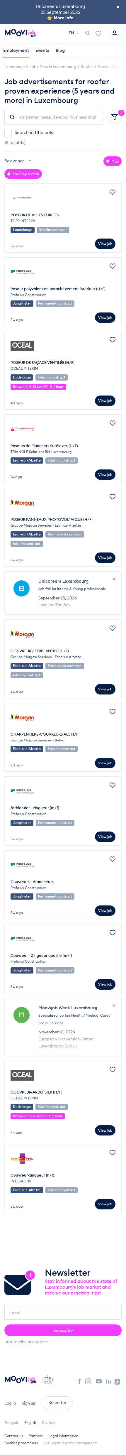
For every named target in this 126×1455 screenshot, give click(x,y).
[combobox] (18, 161)
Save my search (25, 174)
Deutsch (49, 1422)
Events (42, 50)
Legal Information (63, 1436)
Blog (60, 50)
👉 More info (60, 18)
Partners (35, 1436)
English (30, 1422)
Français (11, 1422)
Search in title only (34, 132)
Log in (10, 1403)
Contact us (13, 1436)
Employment (16, 50)
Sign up (29, 1403)
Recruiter (57, 1402)
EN (72, 33)
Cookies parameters (21, 1443)
